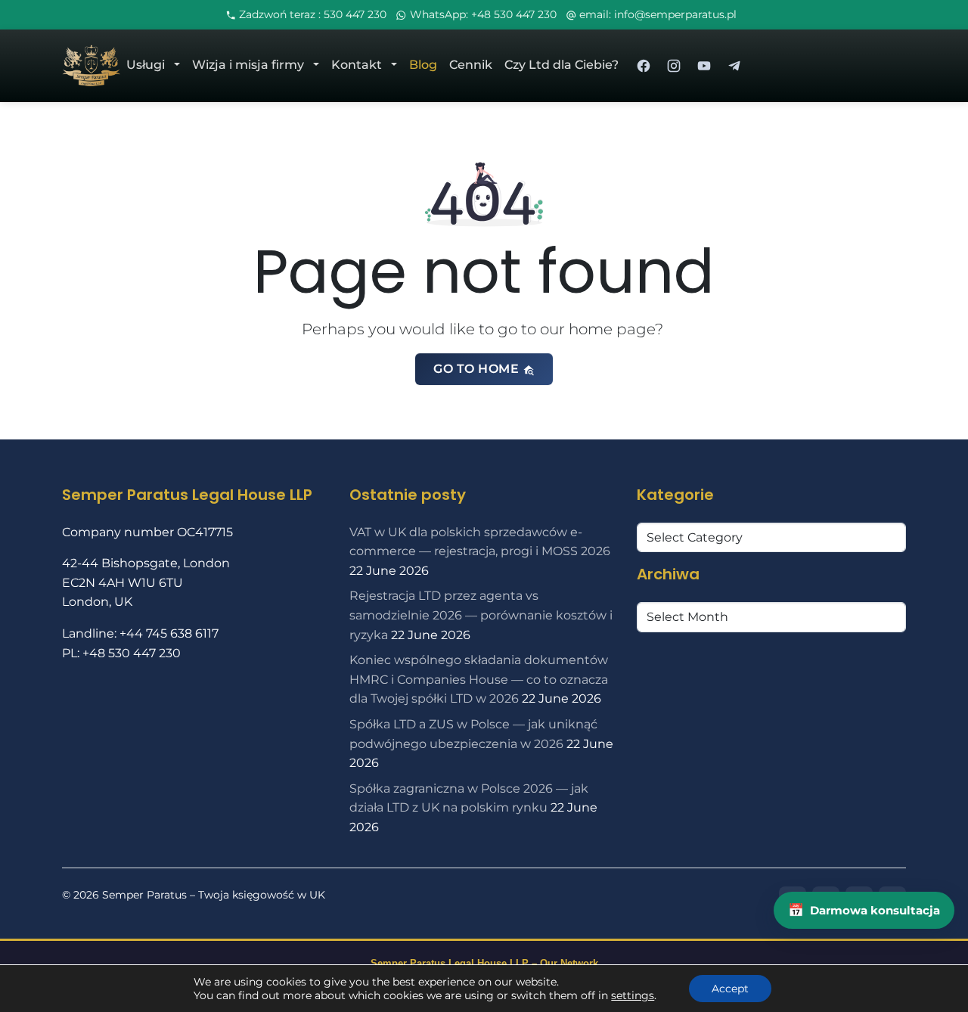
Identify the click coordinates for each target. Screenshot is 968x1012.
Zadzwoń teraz (312, 14)
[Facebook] (643, 66)
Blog (423, 64)
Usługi (145, 64)
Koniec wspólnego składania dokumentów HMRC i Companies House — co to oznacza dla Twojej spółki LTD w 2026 (478, 679)
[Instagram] (674, 66)
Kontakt (356, 64)
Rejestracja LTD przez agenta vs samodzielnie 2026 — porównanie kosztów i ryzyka (481, 614)
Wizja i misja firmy (248, 64)
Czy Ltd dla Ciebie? (561, 64)
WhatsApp (483, 14)
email (656, 14)
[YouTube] (704, 66)
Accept (730, 988)
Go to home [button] (478, 369)
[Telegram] (734, 66)
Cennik (470, 64)
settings (632, 995)
